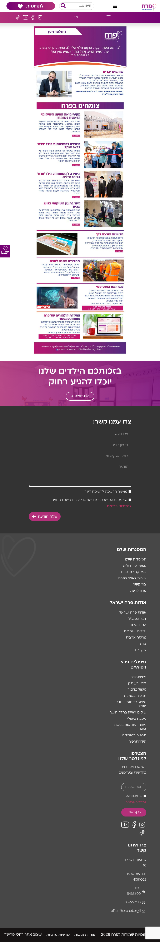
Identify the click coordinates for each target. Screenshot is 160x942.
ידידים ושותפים (135, 631)
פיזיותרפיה (138, 677)
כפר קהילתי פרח (133, 572)
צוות (143, 644)
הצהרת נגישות (85, 935)
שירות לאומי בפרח (132, 578)
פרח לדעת (138, 591)
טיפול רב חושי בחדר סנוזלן (131, 704)
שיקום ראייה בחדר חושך (128, 712)
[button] (115, 5)
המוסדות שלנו (135, 559)
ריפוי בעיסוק (137, 683)
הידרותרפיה (137, 741)
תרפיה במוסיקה (134, 735)
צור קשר (139, 584)
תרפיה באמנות (135, 696)
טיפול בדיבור (137, 689)
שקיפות (140, 650)
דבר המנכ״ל (137, 619)
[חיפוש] (63, 6)
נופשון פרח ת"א (134, 566)
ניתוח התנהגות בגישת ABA (130, 727)
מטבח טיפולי (136, 719)
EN (76, 17)
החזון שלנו (138, 625)
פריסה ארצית (136, 637)
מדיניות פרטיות (58, 935)
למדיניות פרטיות (119, 506)
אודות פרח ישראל (132, 612)
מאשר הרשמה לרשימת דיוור (106, 491)
